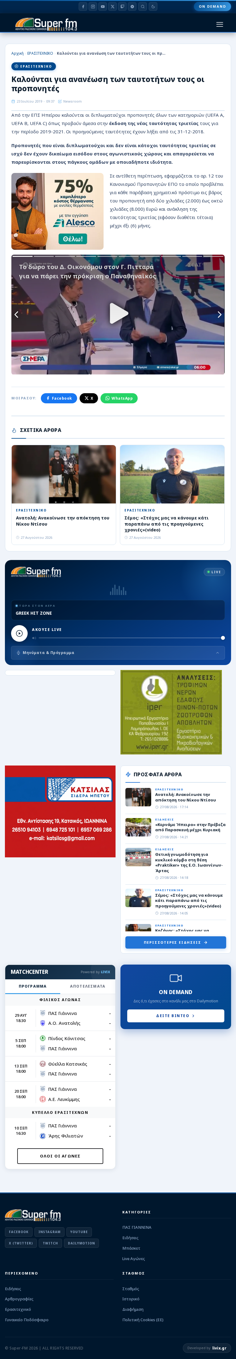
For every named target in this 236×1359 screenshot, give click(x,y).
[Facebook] (83, 6)
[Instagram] (92, 6)
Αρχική (17, 53)
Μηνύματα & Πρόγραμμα (48, 652)
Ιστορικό (131, 1299)
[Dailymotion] (132, 6)
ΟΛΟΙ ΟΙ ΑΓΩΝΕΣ (60, 1156)
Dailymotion (81, 1243)
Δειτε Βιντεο (172, 1015)
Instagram (49, 1232)
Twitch (50, 1243)
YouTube (79, 1232)
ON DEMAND (212, 6)
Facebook (62, 398)
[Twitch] (122, 6)
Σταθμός (130, 1288)
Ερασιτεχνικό (18, 1309)
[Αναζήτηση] (142, 6)
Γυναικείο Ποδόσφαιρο (27, 1319)
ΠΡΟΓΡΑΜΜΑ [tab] (33, 986)
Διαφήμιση (133, 1309)
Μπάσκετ (131, 1248)
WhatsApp (122, 398)
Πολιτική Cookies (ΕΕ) (142, 1319)
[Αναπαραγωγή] (19, 633)
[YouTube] (102, 6)
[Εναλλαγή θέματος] (153, 6)
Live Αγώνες (133, 1258)
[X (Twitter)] (112, 6)
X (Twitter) (21, 1243)
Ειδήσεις (130, 1237)
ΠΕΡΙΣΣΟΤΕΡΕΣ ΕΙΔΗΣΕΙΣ (172, 942)
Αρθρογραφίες (19, 1299)
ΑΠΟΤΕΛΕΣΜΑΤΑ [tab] (87, 986)
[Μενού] (220, 24)
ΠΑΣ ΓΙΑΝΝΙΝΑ (136, 1227)
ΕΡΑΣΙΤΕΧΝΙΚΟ (40, 53)
